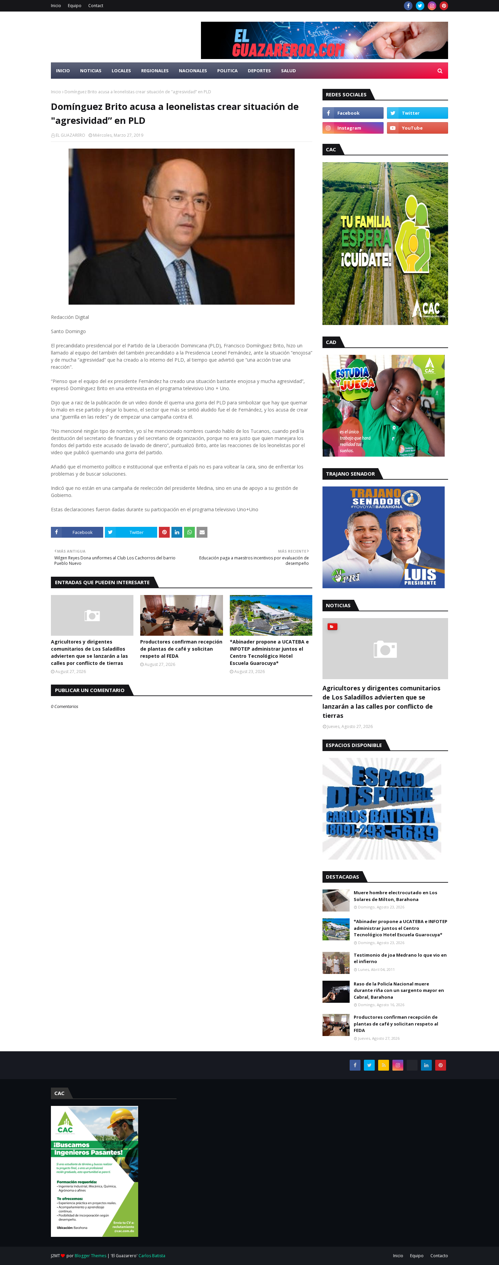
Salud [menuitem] (288, 71)
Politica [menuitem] (227, 71)
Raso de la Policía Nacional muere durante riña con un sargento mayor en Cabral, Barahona (399, 990)
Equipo (74, 5)
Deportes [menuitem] (259, 71)
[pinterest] (444, 5)
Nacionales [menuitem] (193, 71)
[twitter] (420, 5)
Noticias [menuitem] (90, 71)
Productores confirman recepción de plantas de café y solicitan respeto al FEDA (181, 648)
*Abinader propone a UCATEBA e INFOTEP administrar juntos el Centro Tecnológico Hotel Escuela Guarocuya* (269, 652)
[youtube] (417, 128)
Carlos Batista (151, 1256)
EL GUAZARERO (70, 135)
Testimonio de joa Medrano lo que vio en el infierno (400, 958)
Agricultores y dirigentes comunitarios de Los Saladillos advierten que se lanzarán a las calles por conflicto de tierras (89, 652)
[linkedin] (426, 1065)
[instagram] (432, 5)
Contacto (439, 1256)
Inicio (56, 5)
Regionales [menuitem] (155, 71)
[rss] (383, 1065)
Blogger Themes (90, 1256)
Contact (95, 5)
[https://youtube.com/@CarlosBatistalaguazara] (412, 1065)
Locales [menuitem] (121, 71)
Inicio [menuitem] (63, 71)
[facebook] (408, 5)
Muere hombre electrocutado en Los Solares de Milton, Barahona (395, 895)
